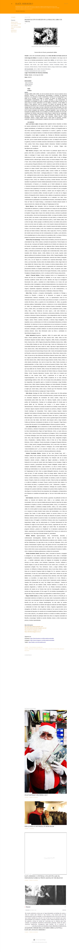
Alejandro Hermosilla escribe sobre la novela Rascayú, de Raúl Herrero (43, 929)
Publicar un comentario (33, 797)
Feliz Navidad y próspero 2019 (36, 795)
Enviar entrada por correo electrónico (36, 647)
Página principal (20, 11)
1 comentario (31, 828)
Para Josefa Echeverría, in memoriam (39, 826)
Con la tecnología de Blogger (40, 939)
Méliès (12, 28)
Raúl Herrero (24, 3)
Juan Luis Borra (14, 25)
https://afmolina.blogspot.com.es (33, 631)
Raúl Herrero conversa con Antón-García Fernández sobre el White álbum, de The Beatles (44, 877)
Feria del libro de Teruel (16, 23)
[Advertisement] (46, 696)
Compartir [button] (13, 17)
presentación (14, 30)
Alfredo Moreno (14, 22)
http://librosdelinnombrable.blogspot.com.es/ (35, 628)
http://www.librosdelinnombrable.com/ (34, 626)
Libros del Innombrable (16, 27)
